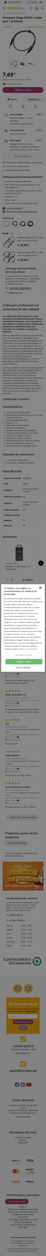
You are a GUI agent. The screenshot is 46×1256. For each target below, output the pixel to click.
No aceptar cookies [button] (23, 655)
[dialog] (23, 628)
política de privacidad (28, 649)
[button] (23, 667)
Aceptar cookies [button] (24, 661)
